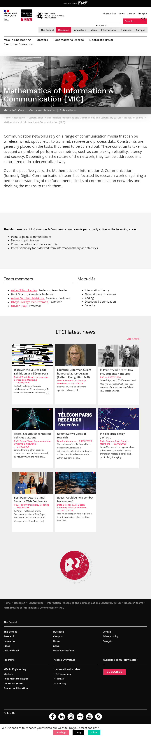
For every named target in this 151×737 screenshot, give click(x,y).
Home (7, 603)
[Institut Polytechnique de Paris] (50, 18)
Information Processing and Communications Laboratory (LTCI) (84, 603)
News (121, 13)
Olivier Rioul (19, 306)
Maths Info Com (14, 110)
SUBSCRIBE (114, 671)
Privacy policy (111, 636)
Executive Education (18, 44)
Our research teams (42, 110)
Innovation (79, 30)
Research (63, 30)
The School (47, 30)
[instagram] (70, 716)
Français (142, 13)
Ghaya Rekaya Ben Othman (29, 302)
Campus (140, 30)
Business (126, 30)
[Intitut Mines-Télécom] (83, 3)
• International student (67, 669)
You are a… (102, 25)
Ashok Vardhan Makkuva (27, 298)
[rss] (98, 716)
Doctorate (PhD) (101, 40)
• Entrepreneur (62, 674)
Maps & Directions (63, 650)
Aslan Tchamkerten (24, 290)
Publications (68, 110)
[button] (61, 732)
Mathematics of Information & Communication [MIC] (34, 607)
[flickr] (80, 716)
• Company (60, 683)
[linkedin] (61, 716)
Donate (131, 13)
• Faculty (59, 678)
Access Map (109, 13)
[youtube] (89, 716)
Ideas (93, 30)
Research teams (133, 603)
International (108, 30)
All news (133, 339)
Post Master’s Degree (68, 40)
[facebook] (52, 716)
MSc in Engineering (17, 40)
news (56, 646)
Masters (42, 40)
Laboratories (36, 603)
